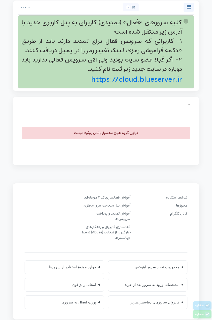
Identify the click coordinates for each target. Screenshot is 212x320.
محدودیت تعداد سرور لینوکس (157, 267)
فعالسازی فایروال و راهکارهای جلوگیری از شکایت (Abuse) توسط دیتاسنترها (106, 232)
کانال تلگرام (178, 213)
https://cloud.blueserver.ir (136, 79)
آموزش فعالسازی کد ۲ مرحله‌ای (107, 197)
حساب (25, 7)
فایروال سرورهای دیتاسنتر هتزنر (155, 302)
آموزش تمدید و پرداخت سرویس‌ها (113, 216)
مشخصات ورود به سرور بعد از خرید (152, 285)
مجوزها (181, 205)
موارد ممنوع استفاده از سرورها (72, 267)
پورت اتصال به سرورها (79, 302)
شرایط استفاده (176, 197)
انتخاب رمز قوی (84, 285)
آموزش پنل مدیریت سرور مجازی (107, 205)
